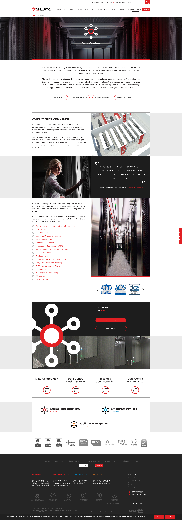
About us (60, 9)
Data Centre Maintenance (123, 97)
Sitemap (107, 512)
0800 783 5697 (120, 2)
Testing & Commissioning (102, 97)
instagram (140, 503)
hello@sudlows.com (139, 494)
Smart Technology (109, 9)
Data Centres (68, 9)
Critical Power (57, 482)
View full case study (110, 320)
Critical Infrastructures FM (101, 480)
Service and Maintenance (101, 483)
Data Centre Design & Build (80, 97)
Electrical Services (79, 482)
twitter (133, 503)
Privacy (102, 512)
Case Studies (135, 10)
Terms (97, 512)
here (113, 516)
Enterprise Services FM (100, 482)
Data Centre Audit (58, 97)
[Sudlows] (41, 9)
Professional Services (60, 480)
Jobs (127, 9)
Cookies (113, 512)
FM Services (120, 9)
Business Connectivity (80, 480)
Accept (159, 517)
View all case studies (111, 328)
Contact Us (146, 10)
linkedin (137, 503)
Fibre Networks (78, 483)
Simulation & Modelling (60, 485)
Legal (92, 512)
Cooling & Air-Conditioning (61, 483)
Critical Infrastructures (81, 9)
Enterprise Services (96, 9)
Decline (170, 517)
